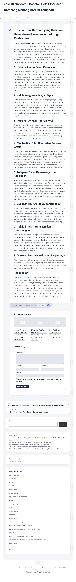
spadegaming (13, 504)
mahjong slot (13, 543)
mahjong (12, 514)
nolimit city (12, 500)
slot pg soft (12, 482)
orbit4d (11, 532)
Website (18, 372)
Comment (19, 352)
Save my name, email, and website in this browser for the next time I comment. (39, 380)
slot (10, 549)
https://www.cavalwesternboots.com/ (21, 536)
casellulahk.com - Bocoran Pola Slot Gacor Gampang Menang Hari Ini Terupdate (33, 7)
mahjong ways (13, 489)
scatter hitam (13, 493)
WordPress (37, 572)
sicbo (11, 507)
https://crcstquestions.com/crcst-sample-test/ (24, 529)
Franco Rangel (30, 305)
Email (43, 366)
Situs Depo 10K (14, 475)
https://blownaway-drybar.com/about (21, 525)
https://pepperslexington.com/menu (20, 522)
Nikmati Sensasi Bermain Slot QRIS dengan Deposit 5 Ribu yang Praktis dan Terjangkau (20, 334)
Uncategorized (40, 305)
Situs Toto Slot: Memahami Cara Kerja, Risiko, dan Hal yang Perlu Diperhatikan (35, 449)
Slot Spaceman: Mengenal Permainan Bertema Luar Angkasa (29, 444)
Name (18, 366)
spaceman (12, 479)
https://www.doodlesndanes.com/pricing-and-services (27, 540)
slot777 (11, 486)
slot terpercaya (28, 44)
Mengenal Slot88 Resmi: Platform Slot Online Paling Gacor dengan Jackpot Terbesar (39, 334)
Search (11, 421)
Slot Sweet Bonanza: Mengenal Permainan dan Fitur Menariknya (30, 442)
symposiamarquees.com (17, 547)
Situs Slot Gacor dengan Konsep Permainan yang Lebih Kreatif (29, 446)
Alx (49, 572)
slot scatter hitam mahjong (18, 496)
